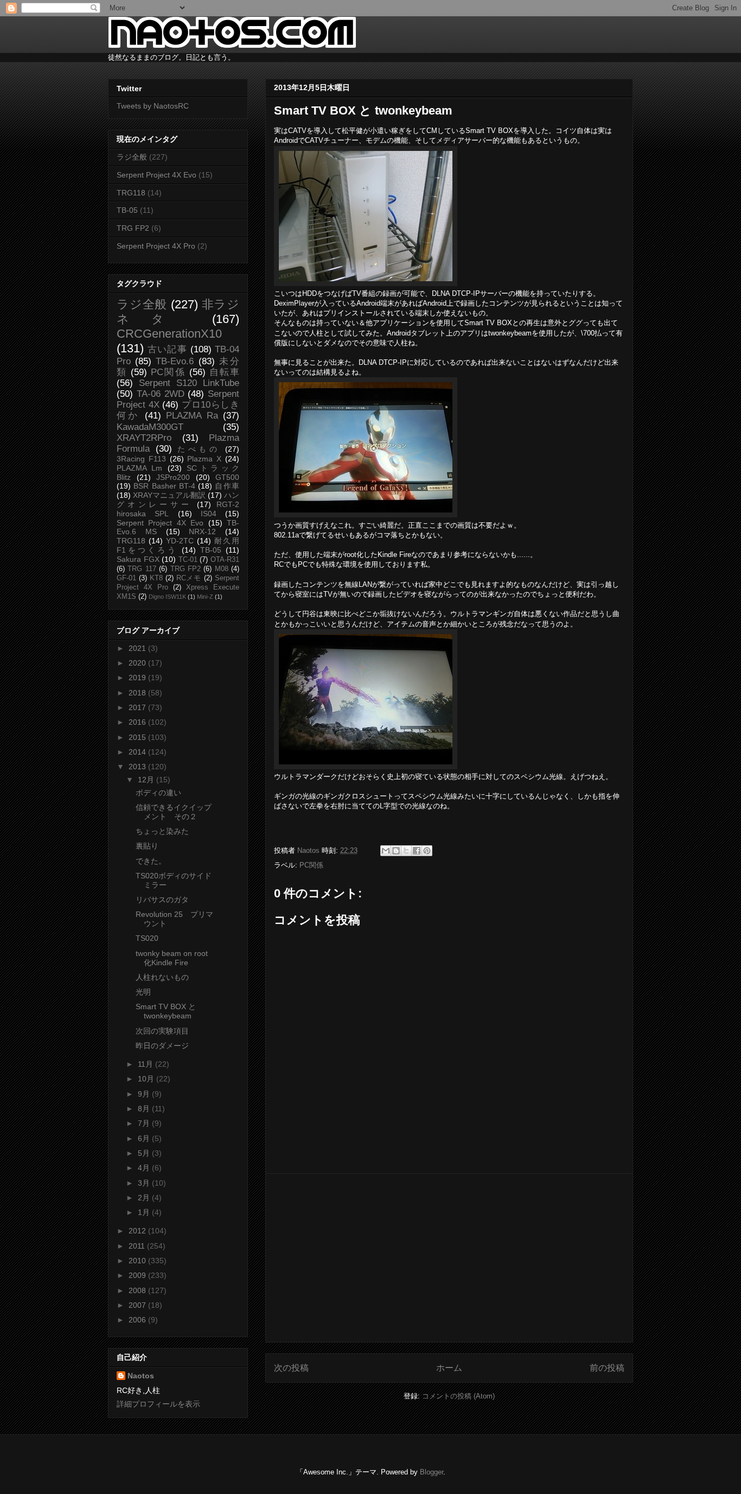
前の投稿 (607, 1367)
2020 (138, 663)
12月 (147, 779)
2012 (138, 1230)
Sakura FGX (138, 559)
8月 (145, 1108)
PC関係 (311, 865)
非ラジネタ (178, 311)
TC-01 (187, 560)
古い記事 (167, 349)
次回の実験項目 (162, 1031)
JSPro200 (173, 477)
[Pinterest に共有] (426, 850)
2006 (138, 1319)
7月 (145, 1123)
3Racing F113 (141, 458)
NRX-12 (202, 531)
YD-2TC (180, 540)
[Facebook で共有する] (416, 850)
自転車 (224, 372)
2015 (138, 737)
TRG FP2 (133, 228)
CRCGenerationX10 (169, 333)
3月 (145, 1183)
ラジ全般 (132, 157)
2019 (138, 677)
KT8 (156, 578)
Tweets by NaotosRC (153, 106)
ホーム (449, 1367)
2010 (138, 1260)
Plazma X (204, 458)
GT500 (227, 477)
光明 (143, 991)
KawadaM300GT (150, 427)
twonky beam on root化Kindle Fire (172, 958)
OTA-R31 (224, 560)
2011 (138, 1246)
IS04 (208, 513)
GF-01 (126, 578)
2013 (138, 766)
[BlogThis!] (396, 850)
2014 (138, 752)
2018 (138, 692)
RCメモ (189, 578)
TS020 (147, 938)
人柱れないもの (162, 977)
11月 (146, 1064)
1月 (145, 1212)
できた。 (151, 861)
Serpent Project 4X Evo (156, 174)
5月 (145, 1153)
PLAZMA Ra (192, 415)
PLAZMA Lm (139, 468)
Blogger (431, 1472)
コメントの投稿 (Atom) (458, 1396)
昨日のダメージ (162, 1045)
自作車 (227, 486)
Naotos (140, 1375)
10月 (147, 1078)
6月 (145, 1138)
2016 (138, 722)
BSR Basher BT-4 (164, 486)
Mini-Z (205, 596)
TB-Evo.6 (175, 361)
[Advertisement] (449, 1258)
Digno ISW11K (167, 596)
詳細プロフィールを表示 (158, 1404)
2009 (138, 1275)
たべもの (198, 449)
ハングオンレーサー (178, 500)
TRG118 (131, 192)
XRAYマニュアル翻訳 (169, 495)
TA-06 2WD (160, 394)
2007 (138, 1305)
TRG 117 (141, 569)
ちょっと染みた (162, 831)
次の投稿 (291, 1367)
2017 (138, 707)
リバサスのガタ (162, 899)
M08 (221, 569)
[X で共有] (406, 850)
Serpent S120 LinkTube (189, 383)
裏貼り (147, 845)
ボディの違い (158, 792)
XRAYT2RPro (144, 438)
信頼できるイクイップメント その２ (174, 812)
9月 (145, 1094)
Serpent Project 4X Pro (156, 246)
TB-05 (127, 210)
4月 (145, 1167)
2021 (138, 648)
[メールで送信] (385, 850)
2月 (145, 1197)
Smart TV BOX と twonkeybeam (166, 1011)
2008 (138, 1290)
